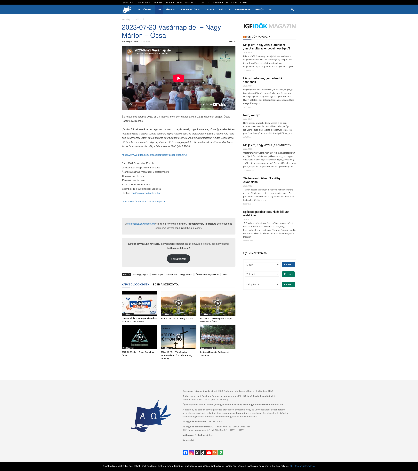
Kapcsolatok (231, 2)
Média (208, 9)
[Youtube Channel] (209, 452)
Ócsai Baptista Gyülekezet (207, 274)
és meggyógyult (140, 274)
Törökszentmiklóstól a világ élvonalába (261, 180)
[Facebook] (185, 452)
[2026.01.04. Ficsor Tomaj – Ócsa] (178, 303)
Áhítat (223, 9)
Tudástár (202, 2)
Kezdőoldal (145, 9)
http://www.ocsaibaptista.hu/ (145, 193)
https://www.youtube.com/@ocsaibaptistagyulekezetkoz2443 (154, 154)
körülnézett (172, 274)
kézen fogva (157, 274)
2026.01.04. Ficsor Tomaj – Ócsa (177, 318)
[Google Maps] (220, 452)
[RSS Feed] (214, 452)
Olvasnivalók (188, 9)
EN (270, 9)
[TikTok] (203, 452)
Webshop (244, 2)
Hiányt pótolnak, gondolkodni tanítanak (262, 80)
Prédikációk (128, 314)
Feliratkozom (178, 259)
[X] (197, 452)
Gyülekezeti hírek (208, 348)
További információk (305, 466)
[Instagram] (191, 452)
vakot (225, 274)
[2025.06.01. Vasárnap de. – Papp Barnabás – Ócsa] (217, 303)
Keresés (288, 264)
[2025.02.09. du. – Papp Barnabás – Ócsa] (139, 337)
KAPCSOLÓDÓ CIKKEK (135, 284)
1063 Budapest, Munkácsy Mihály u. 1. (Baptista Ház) (245, 391)
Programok (242, 9)
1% (159, 9)
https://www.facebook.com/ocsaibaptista (143, 201)
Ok (291, 466)
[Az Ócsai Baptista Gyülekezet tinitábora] (217, 337)
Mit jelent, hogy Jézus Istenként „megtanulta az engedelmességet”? (266, 46)
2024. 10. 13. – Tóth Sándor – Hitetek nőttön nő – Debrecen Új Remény (176, 355)
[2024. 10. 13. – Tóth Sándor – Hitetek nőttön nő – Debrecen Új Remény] (178, 337)
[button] (292, 9)
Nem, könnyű (251, 115)
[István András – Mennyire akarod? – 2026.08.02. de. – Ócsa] (139, 303)
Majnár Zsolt (132, 41)
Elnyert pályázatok (185, 2)
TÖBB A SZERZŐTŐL (166, 284)
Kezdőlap (126, 19)
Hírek (169, 9)
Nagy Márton (186, 274)
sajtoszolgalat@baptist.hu (141, 223)
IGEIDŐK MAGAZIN (258, 36)
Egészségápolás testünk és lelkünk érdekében (266, 213)
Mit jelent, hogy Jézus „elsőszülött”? (267, 145)
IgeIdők (259, 9)
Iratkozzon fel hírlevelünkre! (198, 435)
